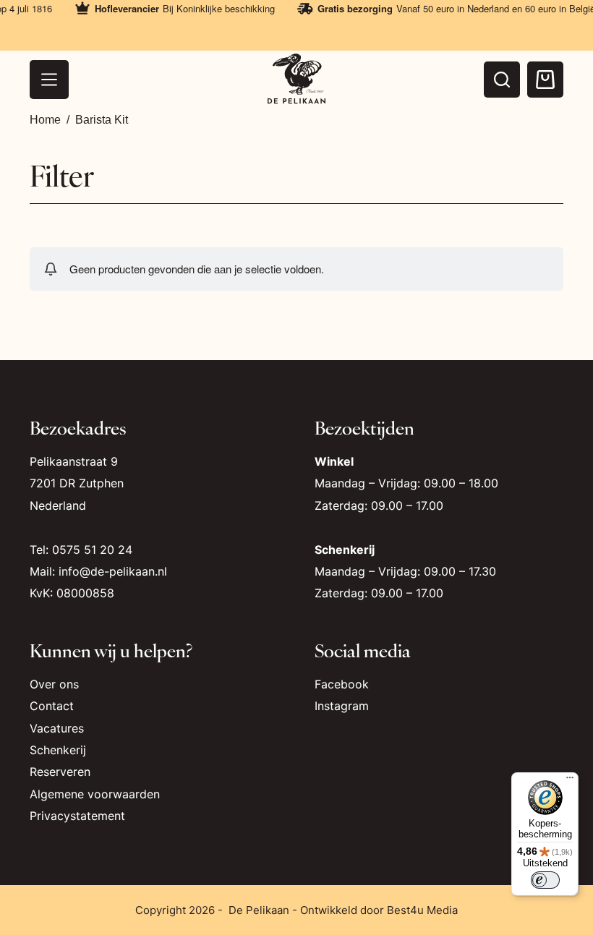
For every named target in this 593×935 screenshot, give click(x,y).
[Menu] (49, 79)
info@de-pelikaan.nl (113, 571)
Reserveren (60, 771)
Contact (52, 706)
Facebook (342, 684)
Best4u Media (422, 910)
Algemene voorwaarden (95, 794)
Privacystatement (77, 815)
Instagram (342, 706)
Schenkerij (58, 750)
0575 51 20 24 (92, 549)
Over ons (54, 684)
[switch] (545, 880)
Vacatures (57, 728)
